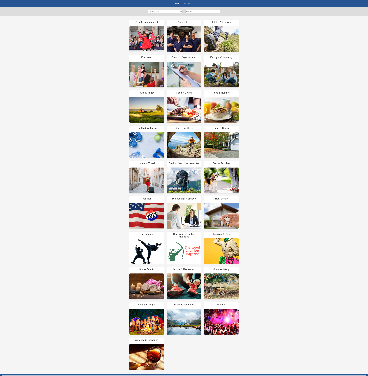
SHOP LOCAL (187, 3)
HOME (177, 3)
